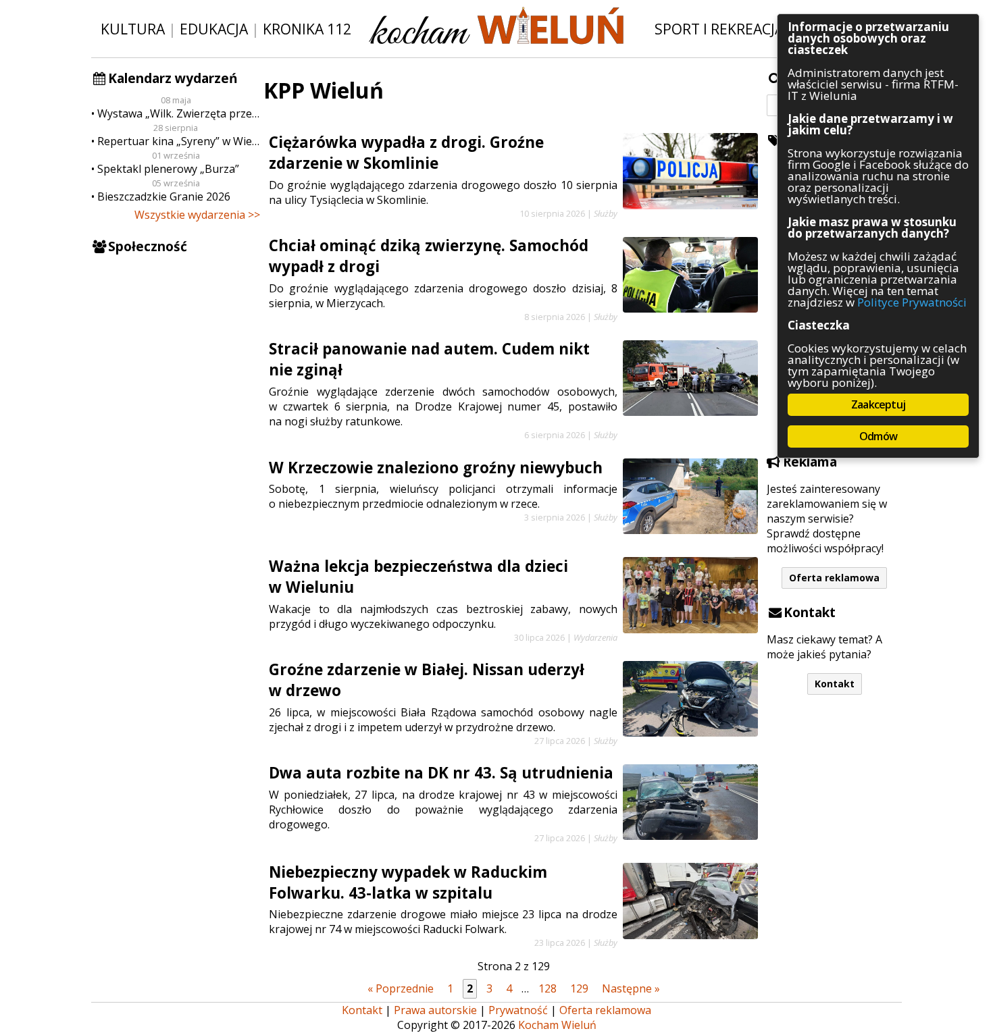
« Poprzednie (400, 988)
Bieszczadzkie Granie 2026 (163, 196)
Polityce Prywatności (912, 302)
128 (547, 988)
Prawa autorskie (435, 1010)
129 (579, 988)
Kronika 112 (307, 28)
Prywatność (518, 1010)
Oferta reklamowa (834, 577)
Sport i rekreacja (719, 28)
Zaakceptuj (878, 404)
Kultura (133, 28)
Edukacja (214, 28)
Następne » (631, 988)
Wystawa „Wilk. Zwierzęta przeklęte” (178, 113)
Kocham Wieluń (557, 1024)
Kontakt (835, 683)
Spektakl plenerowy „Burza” (168, 168)
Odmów (878, 436)
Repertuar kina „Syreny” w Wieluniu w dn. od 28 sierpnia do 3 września (178, 141)
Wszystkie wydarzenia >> (197, 214)
